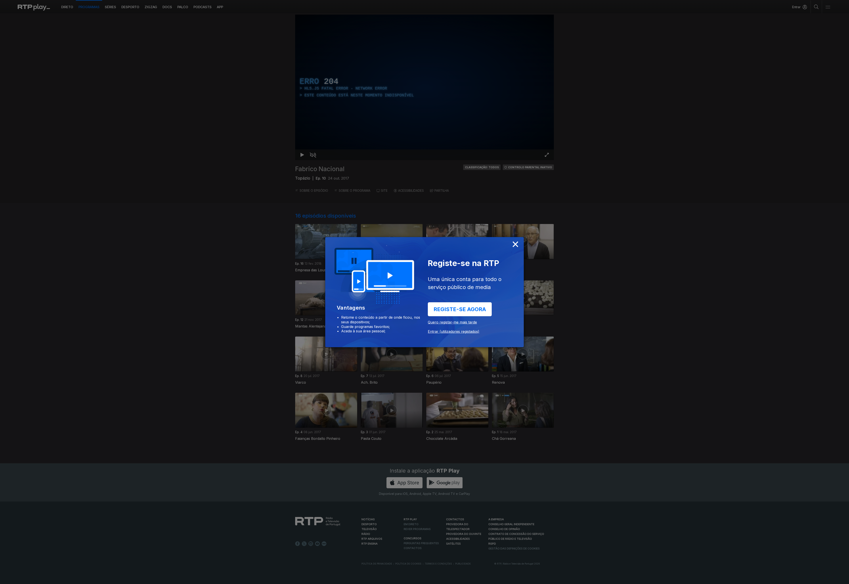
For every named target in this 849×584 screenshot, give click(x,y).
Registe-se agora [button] (460, 309)
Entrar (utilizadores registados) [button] (453, 331)
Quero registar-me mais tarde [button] (452, 322)
